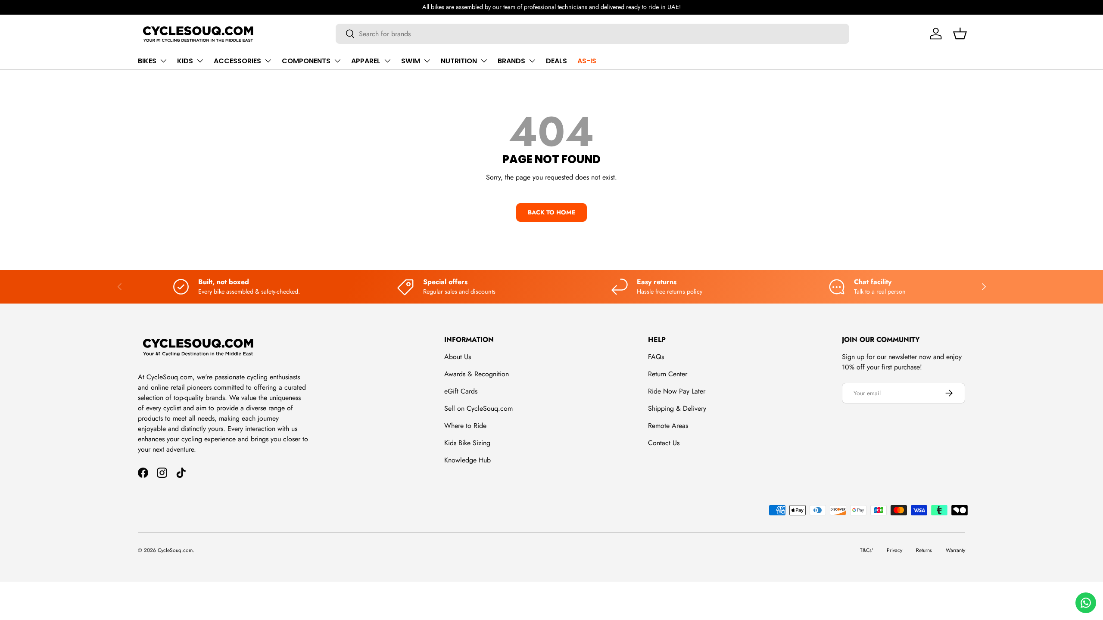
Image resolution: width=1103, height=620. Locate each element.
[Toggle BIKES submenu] (163, 61)
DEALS (556, 61)
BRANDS (511, 61)
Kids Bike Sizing (467, 443)
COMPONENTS (306, 61)
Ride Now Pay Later (676, 391)
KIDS (185, 61)
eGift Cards (460, 391)
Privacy (894, 550)
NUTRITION (459, 61)
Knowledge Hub (467, 460)
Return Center (667, 374)
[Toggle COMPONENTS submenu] (337, 61)
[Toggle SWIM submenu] (427, 61)
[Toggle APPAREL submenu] (387, 61)
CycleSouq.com (175, 550)
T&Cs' (866, 550)
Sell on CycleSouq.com (478, 408)
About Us (457, 357)
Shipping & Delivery (677, 408)
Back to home (551, 212)
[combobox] (593, 34)
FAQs (656, 357)
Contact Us (663, 443)
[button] (959, 33)
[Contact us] (1085, 602)
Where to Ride (465, 426)
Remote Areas (668, 426)
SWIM (410, 61)
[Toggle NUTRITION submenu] (484, 61)
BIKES (147, 61)
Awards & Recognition (476, 374)
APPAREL (365, 61)
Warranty (955, 550)
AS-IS (586, 61)
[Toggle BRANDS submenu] (532, 61)
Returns (924, 550)
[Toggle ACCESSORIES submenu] (268, 61)
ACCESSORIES (237, 61)
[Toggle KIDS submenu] (200, 61)
